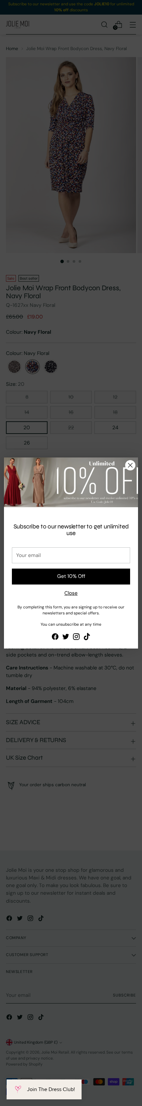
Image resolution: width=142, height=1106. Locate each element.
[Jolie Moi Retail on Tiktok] (87, 638)
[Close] (130, 465)
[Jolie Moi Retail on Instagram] (76, 638)
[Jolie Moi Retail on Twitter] (66, 638)
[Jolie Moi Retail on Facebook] (55, 638)
